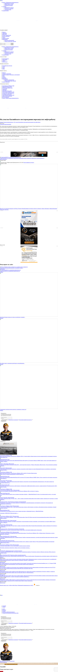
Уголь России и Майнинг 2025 (8, 91)
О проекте (4, 6)
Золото (3, 66)
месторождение (6, 124)
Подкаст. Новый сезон (6, 35)
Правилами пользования (13, 419)
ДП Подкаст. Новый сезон (7, 87)
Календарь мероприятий (9, 40)
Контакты (4, 609)
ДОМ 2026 (4, 89)
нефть (10, 124)
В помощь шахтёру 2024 (7, 94)
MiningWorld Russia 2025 (7, 90)
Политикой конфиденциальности (25, 419)
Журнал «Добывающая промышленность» (10, 2)
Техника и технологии (6, 73)
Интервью (4, 77)
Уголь (3, 67)
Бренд (3, 75)
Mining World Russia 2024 (7, 96)
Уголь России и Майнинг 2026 (8, 85)
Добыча (3, 60)
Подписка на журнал (9, 5)
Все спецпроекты (5, 97)
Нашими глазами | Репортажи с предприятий (11, 74)
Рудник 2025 (4, 88)
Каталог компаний (5, 36)
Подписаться (3, 624)
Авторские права (8, 9)
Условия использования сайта (12, 664)
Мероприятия (5, 39)
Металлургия (4, 61)
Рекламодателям (5, 10)
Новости (4, 32)
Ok (5, 664)
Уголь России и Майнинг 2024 (8, 95)
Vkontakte (4, 605)
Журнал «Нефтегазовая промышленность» (10, 98)
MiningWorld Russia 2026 (7, 86)
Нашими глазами (5, 38)
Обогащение (4, 59)
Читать (24, 162)
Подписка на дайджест (9, 8)
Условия (3, 610)
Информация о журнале (9, 3)
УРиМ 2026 (4, 33)
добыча (1, 124)
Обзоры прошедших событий (10, 41)
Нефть (3, 68)
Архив (3, 608)
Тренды (3, 37)
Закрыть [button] (1, 671)
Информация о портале (9, 7)
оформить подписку (30, 162)
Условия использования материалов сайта (10, 612)
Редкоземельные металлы (7, 65)
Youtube (3, 606)
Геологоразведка (5, 58)
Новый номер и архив (9, 4)
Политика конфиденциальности (8, 611)
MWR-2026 (4, 34)
